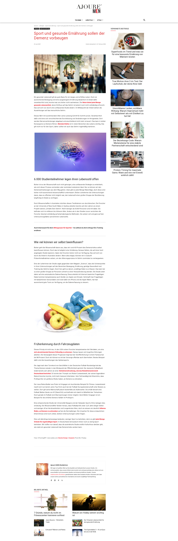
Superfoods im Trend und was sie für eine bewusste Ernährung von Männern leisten (127, 54)
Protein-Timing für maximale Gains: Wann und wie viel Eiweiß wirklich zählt (127, 172)
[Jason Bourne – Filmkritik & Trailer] (39, 522)
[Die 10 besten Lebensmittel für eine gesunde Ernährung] (77, 522)
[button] (143, 20)
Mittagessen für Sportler (63, 228)
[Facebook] (94, 49)
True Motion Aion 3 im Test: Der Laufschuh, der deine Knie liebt (127, 82)
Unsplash (71, 438)
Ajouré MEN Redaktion (59, 465)
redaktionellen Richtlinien (57, 474)
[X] (99, 49)
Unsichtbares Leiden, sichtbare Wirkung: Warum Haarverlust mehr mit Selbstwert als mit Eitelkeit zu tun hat (127, 112)
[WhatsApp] (89, 49)
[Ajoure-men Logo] (89, 8)
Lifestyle (41, 26)
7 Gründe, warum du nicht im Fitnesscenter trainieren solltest (49, 514)
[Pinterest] (104, 49)
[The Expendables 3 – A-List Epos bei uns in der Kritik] (77, 532)
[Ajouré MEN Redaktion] (42, 472)
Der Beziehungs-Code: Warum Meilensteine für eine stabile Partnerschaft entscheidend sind (127, 143)
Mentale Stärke (63, 124)
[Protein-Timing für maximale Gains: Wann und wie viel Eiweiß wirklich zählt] (127, 159)
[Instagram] (55, 480)
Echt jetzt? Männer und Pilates (55, 530)
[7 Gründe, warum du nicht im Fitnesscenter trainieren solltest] (50, 502)
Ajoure (36, 26)
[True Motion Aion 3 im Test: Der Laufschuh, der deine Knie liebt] (127, 70)
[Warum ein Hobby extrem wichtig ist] (89, 502)
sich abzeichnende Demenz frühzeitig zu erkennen (53, 352)
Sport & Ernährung (50, 26)
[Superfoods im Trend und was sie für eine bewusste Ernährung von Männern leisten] (127, 41)
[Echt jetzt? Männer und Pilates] (39, 532)
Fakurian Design (63, 438)
